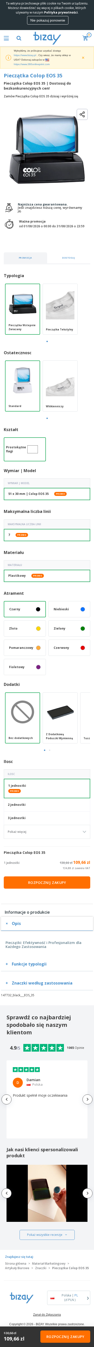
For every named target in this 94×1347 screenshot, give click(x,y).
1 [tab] (47, 341)
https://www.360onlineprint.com (32, 64)
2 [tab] (49, 750)
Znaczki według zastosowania (42, 983)
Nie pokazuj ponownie (47, 20)
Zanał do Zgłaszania (47, 1314)
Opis (16, 923)
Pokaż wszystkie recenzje (44, 1235)
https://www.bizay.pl (25, 55)
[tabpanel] (22, 309)
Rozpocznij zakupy (47, 882)
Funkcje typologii (29, 964)
